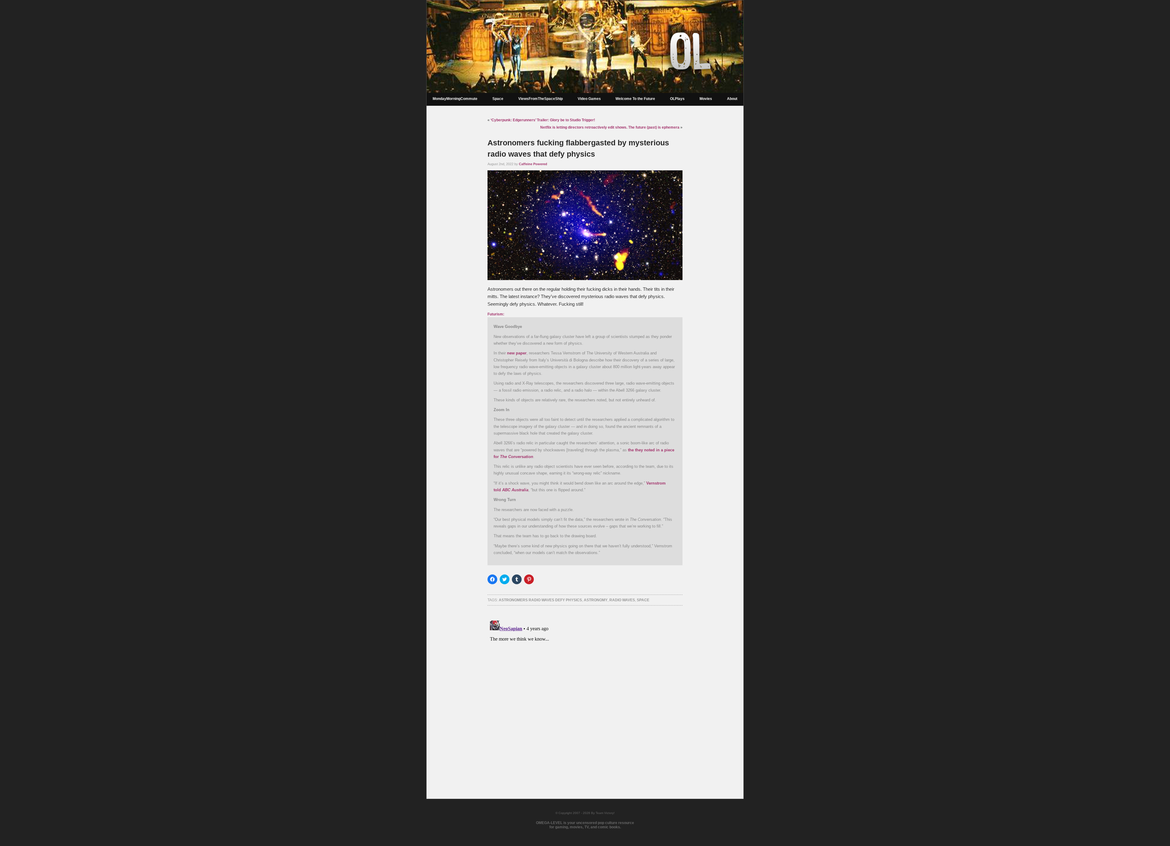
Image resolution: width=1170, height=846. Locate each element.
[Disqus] (585, 694)
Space (497, 99)
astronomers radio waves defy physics (540, 600)
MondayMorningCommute (455, 99)
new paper (516, 353)
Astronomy (596, 600)
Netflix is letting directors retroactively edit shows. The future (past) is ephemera (609, 127)
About (732, 99)
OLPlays (677, 99)
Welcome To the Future (635, 99)
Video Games (589, 99)
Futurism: (496, 314)
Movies (706, 99)
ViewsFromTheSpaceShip (540, 99)
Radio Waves (622, 600)
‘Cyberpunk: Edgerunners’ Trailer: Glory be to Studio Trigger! (543, 120)
